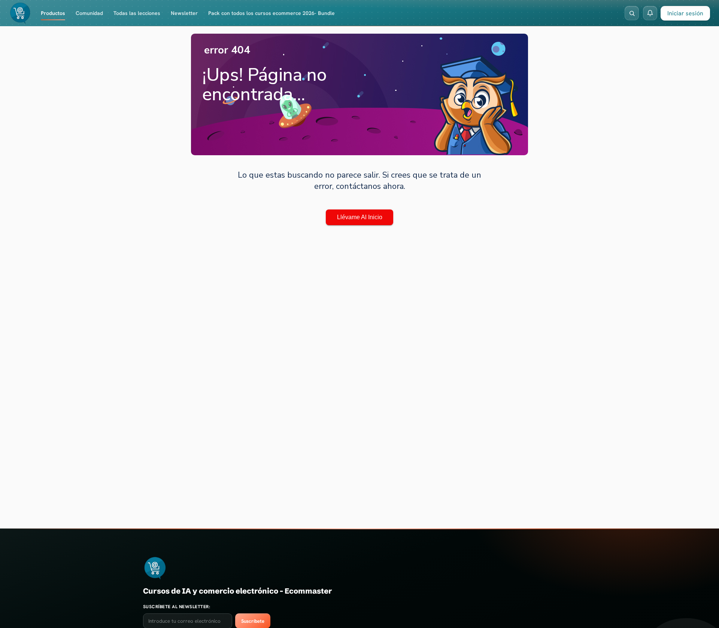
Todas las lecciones (136, 13)
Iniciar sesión (685, 13)
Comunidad (89, 13)
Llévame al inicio (359, 217)
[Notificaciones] (650, 13)
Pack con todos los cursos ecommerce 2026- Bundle (271, 13)
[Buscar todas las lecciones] (632, 13)
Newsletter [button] (184, 13)
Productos (53, 13)
